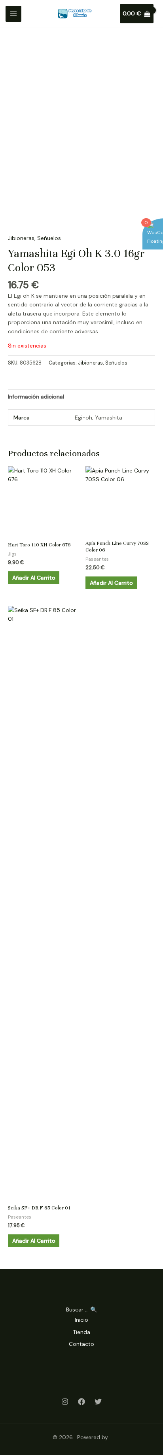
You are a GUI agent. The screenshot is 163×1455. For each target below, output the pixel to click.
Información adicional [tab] (36, 396)
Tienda (81, 1332)
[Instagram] (64, 1401)
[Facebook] (81, 1401)
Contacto (81, 1343)
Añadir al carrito (33, 577)
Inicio (81, 1319)
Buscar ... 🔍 (81, 1309)
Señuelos (49, 238)
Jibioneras (21, 238)
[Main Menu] (13, 14)
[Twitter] (98, 1401)
